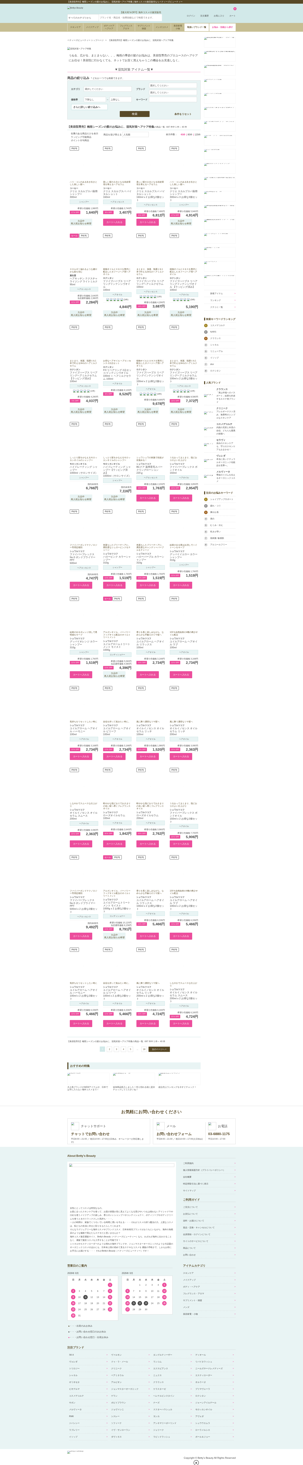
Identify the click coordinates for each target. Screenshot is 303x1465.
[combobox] (130, 17)
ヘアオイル (117, 294)
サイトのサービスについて (195, 1241)
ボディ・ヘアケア (191, 1287)
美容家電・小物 (190, 1314)
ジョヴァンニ (117, 1409)
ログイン (191, 16)
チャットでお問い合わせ (90, 1134)
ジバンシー (74, 1423)
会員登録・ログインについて (196, 1234)
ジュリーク (158, 1430)
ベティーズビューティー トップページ (85, 40)
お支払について (190, 1214)
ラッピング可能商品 (81, 137)
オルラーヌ (200, 1382)
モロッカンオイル (203, 1409)
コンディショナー (117, 655)
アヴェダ (199, 1416)
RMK (71, 1416)
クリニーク (116, 1368)
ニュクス (157, 1375)
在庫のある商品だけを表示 (84, 133)
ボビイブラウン (118, 1402)
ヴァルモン (116, 1355)
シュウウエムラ (202, 1423)
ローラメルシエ (202, 1430)
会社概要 (187, 1177)
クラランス (158, 1382)
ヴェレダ (73, 1361)
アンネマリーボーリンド (164, 1423)
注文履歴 (204, 16)
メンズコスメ (162, 27)
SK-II (71, 1355)
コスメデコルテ (76, 1396)
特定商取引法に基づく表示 (195, 1184)
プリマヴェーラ (202, 1389)
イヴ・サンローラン (120, 1430)
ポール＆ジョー (202, 1437)
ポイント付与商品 (80, 140)
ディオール (200, 1355)
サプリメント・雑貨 (192, 1300)
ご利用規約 (188, 1163)
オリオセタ (74, 1382)
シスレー (115, 1416)
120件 (198, 134)
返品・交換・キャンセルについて (199, 1227)
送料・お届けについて (193, 1220)
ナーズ (156, 1402)
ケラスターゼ (159, 1389)
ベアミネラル (117, 1375)
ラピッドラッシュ (161, 1437)
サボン (72, 1402)
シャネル (73, 1375)
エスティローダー (203, 1375)
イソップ (73, 1437)
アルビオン (116, 1382)
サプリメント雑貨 (144, 27)
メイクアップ (92, 27)
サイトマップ (189, 1190)
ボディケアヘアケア (109, 27)
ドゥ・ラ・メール (119, 1361)
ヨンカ (156, 1416)
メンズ (186, 1307)
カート (232, 12)
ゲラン (114, 1396)
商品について (189, 1248)
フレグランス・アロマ (193, 1293)
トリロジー (74, 1368)
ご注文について (190, 1207)
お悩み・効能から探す (222, 27)
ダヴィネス (116, 1437)
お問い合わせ (189, 1255)
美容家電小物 (178, 27)
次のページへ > (159, 1049)
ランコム (157, 1361)
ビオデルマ (74, 1389)
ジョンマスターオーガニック (125, 1389)
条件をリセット (183, 114)
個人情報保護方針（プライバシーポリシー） (204, 1170)
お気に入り (219, 16)
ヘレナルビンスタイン (163, 1396)
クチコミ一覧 (216, 307)
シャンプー (84, 202)
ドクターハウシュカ (162, 1409)
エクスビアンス (160, 1368)
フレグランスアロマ (126, 27)
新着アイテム (216, 293)
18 (144, 1049)
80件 (190, 134)
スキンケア (75, 27)
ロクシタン (200, 1396)
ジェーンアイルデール (205, 1402)
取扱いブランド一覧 (196, 27)
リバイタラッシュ (203, 1361)
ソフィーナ (116, 1423)
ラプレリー (74, 1430)
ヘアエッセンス (117, 202)
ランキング (215, 300)
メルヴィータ (75, 1409)
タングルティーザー (162, 1355)
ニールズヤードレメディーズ (209, 1368)
